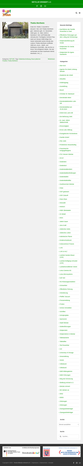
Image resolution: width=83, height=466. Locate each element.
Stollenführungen (65, 326)
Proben (62, 304)
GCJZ (62, 158)
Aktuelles (63, 79)
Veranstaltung (64, 356)
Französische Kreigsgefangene (65, 149)
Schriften (62, 311)
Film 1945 (63, 141)
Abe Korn (63, 65)
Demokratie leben (65, 97)
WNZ (61, 394)
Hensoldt (62, 203)
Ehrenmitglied (64, 126)
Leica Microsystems (66, 274)
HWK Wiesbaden (65, 210)
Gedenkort (63, 165)
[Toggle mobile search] (76, 13)
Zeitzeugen (63, 401)
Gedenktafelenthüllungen (68, 173)
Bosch (62, 90)
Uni (61, 349)
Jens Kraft (63, 225)
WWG (62, 397)
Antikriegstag (64, 82)
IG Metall (63, 214)
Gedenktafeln (64, 177)
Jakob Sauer (64, 221)
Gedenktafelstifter (65, 180)
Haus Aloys (63, 199)
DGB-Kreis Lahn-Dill (66, 113)
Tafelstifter (63, 341)
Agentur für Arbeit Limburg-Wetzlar (68, 70)
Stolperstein (63, 330)
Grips (61, 188)
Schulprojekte (64, 315)
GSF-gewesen (64, 191)
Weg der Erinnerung (66, 379)
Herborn (62, 206)
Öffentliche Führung (66, 289)
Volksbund (63, 364)
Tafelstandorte (64, 337)
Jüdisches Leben (65, 233)
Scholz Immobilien (66, 308)
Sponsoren (63, 319)
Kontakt (51, 462)
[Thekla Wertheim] (15, 30)
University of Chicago (67, 352)
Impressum (35, 462)
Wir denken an (64, 390)
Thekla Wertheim (37, 23)
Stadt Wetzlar (64, 323)
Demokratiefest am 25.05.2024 (66, 108)
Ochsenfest (63, 285)
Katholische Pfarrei (66, 236)
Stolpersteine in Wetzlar (67, 334)
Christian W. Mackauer (67, 94)
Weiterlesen (51, 59)
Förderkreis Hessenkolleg (68, 145)
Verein (62, 360)
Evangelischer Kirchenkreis (68, 133)
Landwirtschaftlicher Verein (68, 267)
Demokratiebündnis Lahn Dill (68, 102)
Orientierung (64, 293)
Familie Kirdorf (64, 137)
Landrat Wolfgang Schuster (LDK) (68, 262)
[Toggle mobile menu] (80, 13)
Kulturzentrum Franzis (67, 244)
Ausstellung (63, 86)
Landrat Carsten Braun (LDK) (67, 256)
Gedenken (63, 162)
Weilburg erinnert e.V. (67, 382)
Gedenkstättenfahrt (66, 169)
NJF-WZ (11, 59)
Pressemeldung (65, 300)
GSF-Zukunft (64, 195)
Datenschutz (43, 462)
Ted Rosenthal (64, 345)
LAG (61, 248)
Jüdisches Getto (65, 229)
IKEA (61, 218)
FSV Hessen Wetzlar (66, 154)
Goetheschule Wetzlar (67, 184)
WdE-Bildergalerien (66, 371)
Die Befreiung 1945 (66, 116)
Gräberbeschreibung (25, 59)
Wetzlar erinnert (65, 386)
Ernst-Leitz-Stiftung (66, 130)
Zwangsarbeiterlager (66, 409)
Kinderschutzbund (65, 240)
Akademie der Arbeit (66, 75)
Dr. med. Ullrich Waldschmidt (65, 121)
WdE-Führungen (65, 375)
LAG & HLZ (63, 251)
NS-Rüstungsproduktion (67, 282)
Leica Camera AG (65, 270)
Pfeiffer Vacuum (65, 296)
